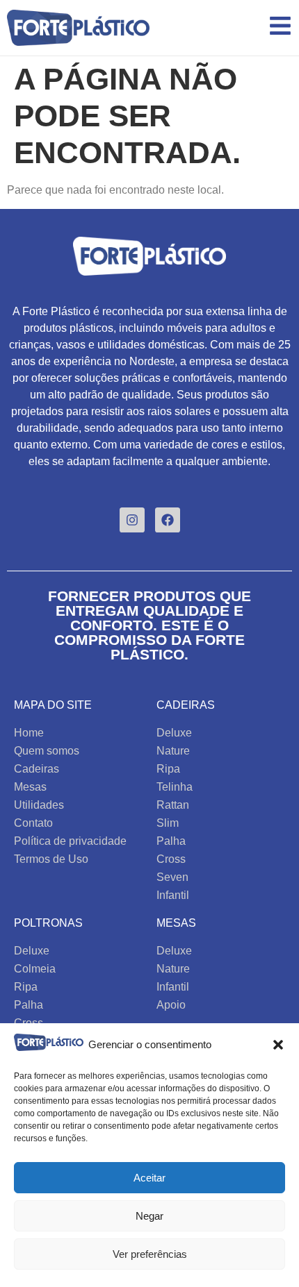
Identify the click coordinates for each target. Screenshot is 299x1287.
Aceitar (149, 1178)
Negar (149, 1216)
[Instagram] (132, 519)
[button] (278, 1045)
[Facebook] (167, 519)
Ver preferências (150, 1254)
